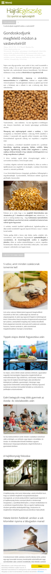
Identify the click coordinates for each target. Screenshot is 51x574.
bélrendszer (15, 51)
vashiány (6, 59)
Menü (8, 2)
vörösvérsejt (23, 59)
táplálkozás (25, 57)
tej (30, 57)
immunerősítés (32, 53)
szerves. (12, 57)
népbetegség (29, 55)
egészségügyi (24, 51)
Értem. (40, 566)
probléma (7, 57)
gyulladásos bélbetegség (20, 53)
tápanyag (18, 57)
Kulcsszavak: (8, 51)
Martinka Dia (30, 47)
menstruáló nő (20, 55)
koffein (6, 55)
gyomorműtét (8, 53)
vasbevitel (39, 57)
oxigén (43, 55)
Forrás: (6, 49)
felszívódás (42, 51)
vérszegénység (14, 59)
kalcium (40, 53)
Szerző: (23, 47)
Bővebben (41, 572)
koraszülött (12, 55)
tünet (33, 57)
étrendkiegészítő (33, 51)
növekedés (37, 55)
